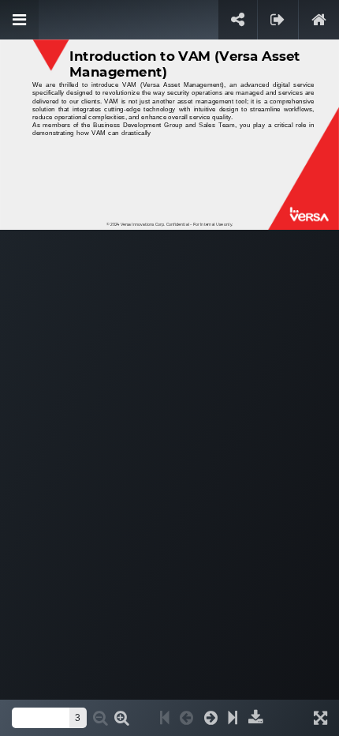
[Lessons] (19, 19)
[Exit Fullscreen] (278, 19)
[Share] (237, 19)
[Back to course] (319, 19)
